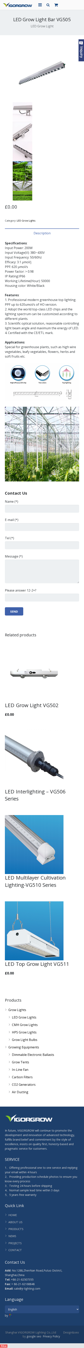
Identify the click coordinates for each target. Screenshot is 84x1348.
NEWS (12, 1236)
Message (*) (14, 556)
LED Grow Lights (26, 220)
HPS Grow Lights (24, 1032)
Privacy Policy (51, 1336)
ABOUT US (15, 1222)
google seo (34, 1336)
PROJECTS (15, 1243)
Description (42, 233)
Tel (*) (9, 538)
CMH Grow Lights (25, 1025)
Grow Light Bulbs (24, 1040)
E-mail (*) (11, 520)
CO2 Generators (24, 1084)
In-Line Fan (20, 1069)
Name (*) (11, 501)
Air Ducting (20, 1092)
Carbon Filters (22, 1077)
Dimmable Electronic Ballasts (33, 1055)
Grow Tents (20, 1062)
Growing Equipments (23, 1047)
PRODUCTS (15, 1229)
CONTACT (15, 1250)
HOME (12, 1215)
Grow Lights (17, 1010)
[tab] (42, 233)
